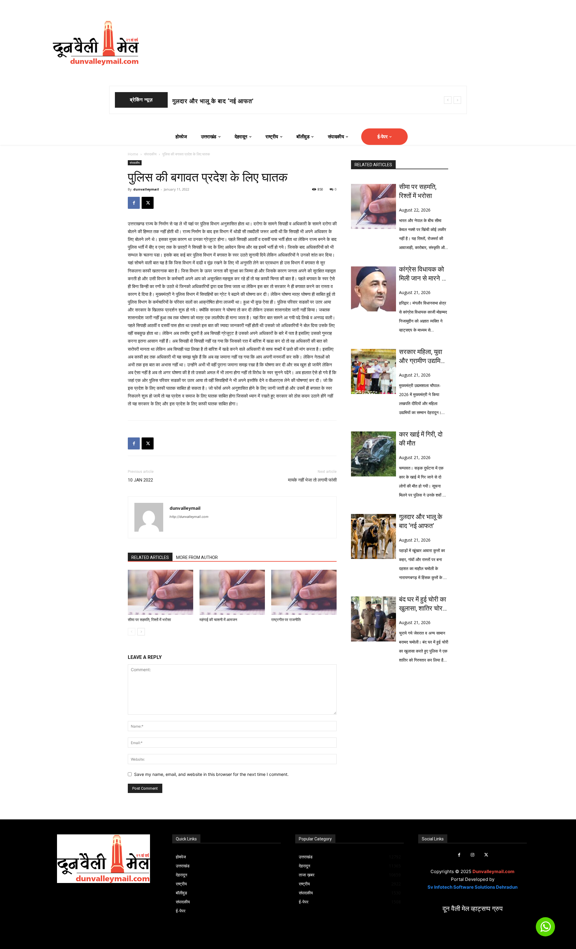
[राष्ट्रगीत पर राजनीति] (304, 592)
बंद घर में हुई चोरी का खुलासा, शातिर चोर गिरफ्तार (422, 604)
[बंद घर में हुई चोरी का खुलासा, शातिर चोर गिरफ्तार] (373, 618)
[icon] (545, 929)
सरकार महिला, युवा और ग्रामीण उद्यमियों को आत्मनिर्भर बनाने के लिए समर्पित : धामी (267, 101)
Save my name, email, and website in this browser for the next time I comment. (211, 774)
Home (133, 154)
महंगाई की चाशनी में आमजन (218, 619)
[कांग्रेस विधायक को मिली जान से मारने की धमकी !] (373, 288)
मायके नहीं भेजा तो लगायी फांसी (312, 480)
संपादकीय (150, 154)
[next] (457, 100)
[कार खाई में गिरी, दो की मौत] (373, 453)
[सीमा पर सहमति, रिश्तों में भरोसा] (160, 592)
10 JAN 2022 (140, 480)
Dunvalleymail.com (493, 871)
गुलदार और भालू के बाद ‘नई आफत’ (420, 521)
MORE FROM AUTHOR (197, 557)
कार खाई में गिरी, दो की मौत (420, 439)
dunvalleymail (146, 189)
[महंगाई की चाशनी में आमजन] (232, 592)
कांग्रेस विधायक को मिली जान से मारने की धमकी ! (423, 274)
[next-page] (141, 631)
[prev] (448, 100)
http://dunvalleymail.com (189, 517)
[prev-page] (131, 631)
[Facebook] (134, 203)
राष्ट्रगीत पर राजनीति (286, 619)
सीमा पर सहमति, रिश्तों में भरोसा (149, 619)
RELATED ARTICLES (150, 557)
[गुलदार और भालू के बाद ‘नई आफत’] (373, 536)
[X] (148, 203)
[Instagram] (472, 855)
